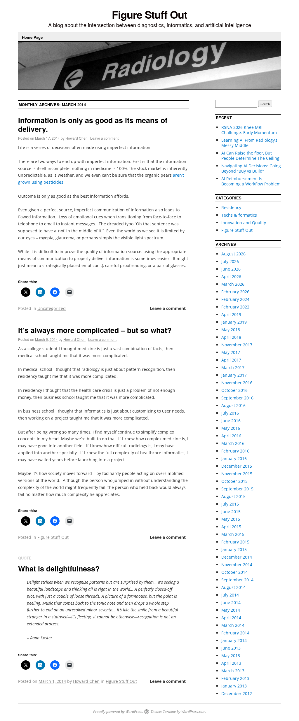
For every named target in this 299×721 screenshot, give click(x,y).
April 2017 (231, 360)
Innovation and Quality (243, 222)
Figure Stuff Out (149, 14)
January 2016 (234, 458)
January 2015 (234, 549)
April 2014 (231, 617)
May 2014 (230, 610)
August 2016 (233, 405)
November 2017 (236, 345)
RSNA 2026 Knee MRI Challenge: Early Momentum (249, 129)
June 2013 (231, 648)
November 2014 (236, 564)
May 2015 (230, 519)
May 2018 (230, 329)
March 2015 (232, 534)
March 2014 (232, 625)
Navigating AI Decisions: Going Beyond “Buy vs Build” (251, 168)
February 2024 (235, 299)
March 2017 (232, 367)
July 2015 (230, 504)
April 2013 (231, 663)
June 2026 (231, 269)
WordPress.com (193, 711)
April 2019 (231, 314)
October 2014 (234, 572)
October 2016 (234, 390)
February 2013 (235, 678)
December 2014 (236, 557)
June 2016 (231, 420)
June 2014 (231, 602)
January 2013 (234, 686)
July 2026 (230, 261)
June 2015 (231, 511)
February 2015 (235, 542)
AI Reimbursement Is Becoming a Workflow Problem (251, 181)
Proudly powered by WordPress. (118, 711)
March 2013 (232, 670)
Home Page (32, 37)
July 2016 (230, 413)
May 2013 (230, 655)
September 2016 (237, 398)
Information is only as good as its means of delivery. (92, 124)
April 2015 (231, 526)
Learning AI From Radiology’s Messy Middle (249, 142)
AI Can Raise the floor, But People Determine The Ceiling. (251, 155)
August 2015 (233, 496)
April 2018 (231, 337)
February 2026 (235, 291)
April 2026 (231, 276)
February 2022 (235, 307)
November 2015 (236, 473)
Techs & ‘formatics (239, 215)
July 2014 (230, 595)
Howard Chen (76, 138)
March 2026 (232, 284)
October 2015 (234, 481)
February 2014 (235, 633)
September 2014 (237, 580)
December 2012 (236, 693)
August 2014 (233, 587)
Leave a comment (104, 138)
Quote (25, 558)
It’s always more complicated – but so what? (94, 330)
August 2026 (233, 254)
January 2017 (234, 375)
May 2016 (230, 428)
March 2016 (232, 443)
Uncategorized (51, 308)
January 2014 (234, 640)
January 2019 (234, 322)
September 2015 (237, 489)
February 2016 (235, 451)
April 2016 (231, 435)
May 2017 (230, 352)
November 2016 (236, 382)
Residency (231, 207)
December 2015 (236, 466)
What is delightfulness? (59, 568)
